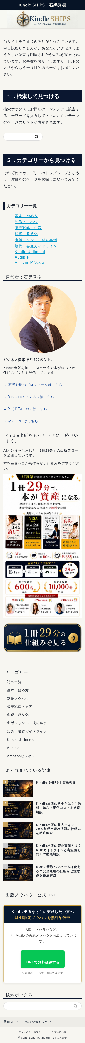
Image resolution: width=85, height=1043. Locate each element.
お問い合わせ (58, 1032)
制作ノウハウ (26, 222)
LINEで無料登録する (43, 962)
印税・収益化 (26, 234)
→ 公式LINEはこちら (20, 421)
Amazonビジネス (30, 263)
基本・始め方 (26, 216)
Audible (22, 257)
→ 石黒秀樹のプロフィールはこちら (33, 385)
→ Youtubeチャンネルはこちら (28, 397)
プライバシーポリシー (31, 1032)
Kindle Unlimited (30, 252)
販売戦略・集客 (28, 228)
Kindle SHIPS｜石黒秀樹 (42, 4)
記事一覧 (14, 682)
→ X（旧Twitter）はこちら (25, 409)
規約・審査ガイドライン (36, 246)
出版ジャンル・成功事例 (36, 240)
